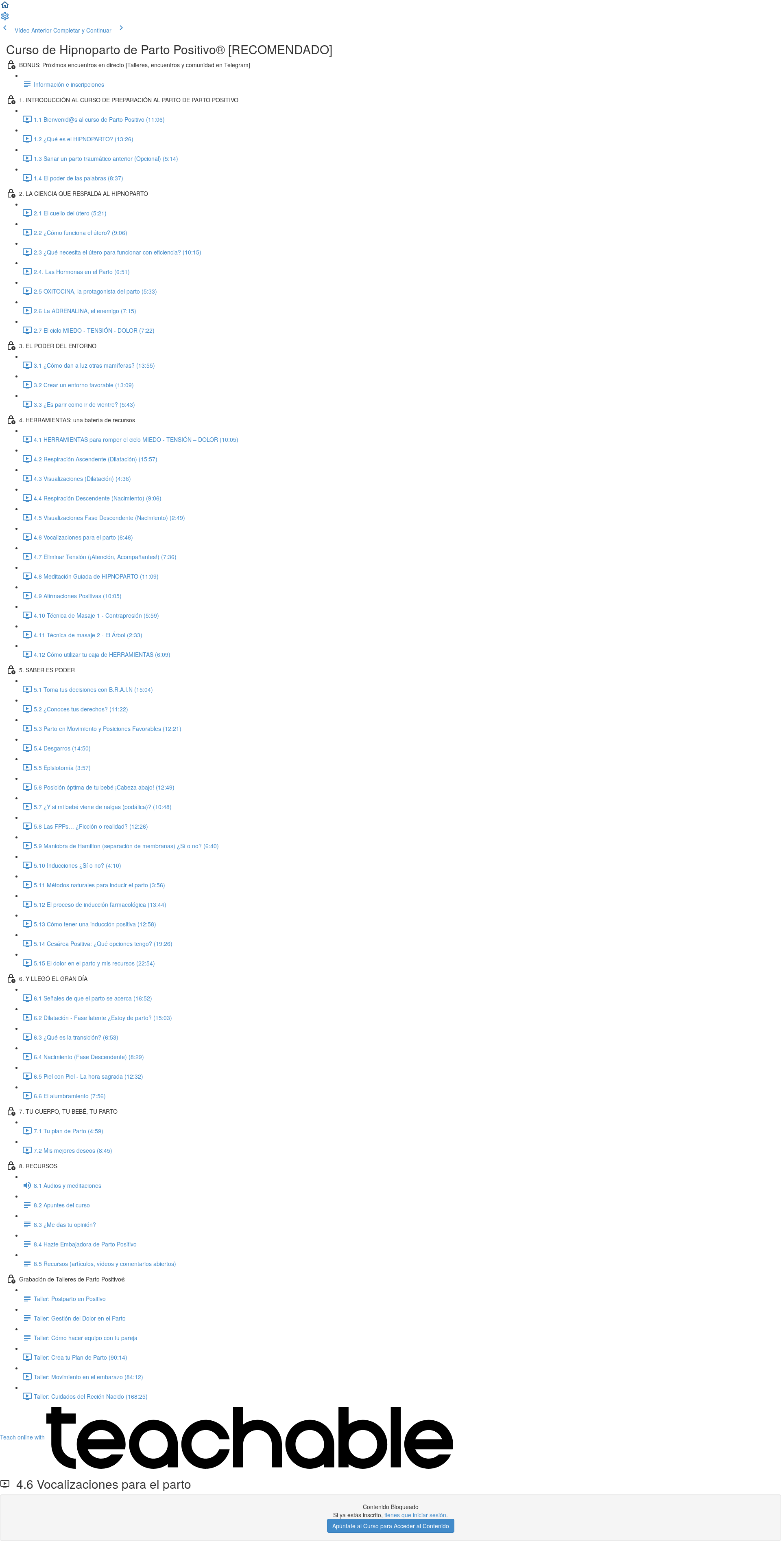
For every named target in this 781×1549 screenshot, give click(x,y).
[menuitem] (5, 19)
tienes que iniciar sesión (415, 1515)
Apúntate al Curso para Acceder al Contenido (390, 1526)
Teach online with (23, 1437)
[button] (5, 7)
